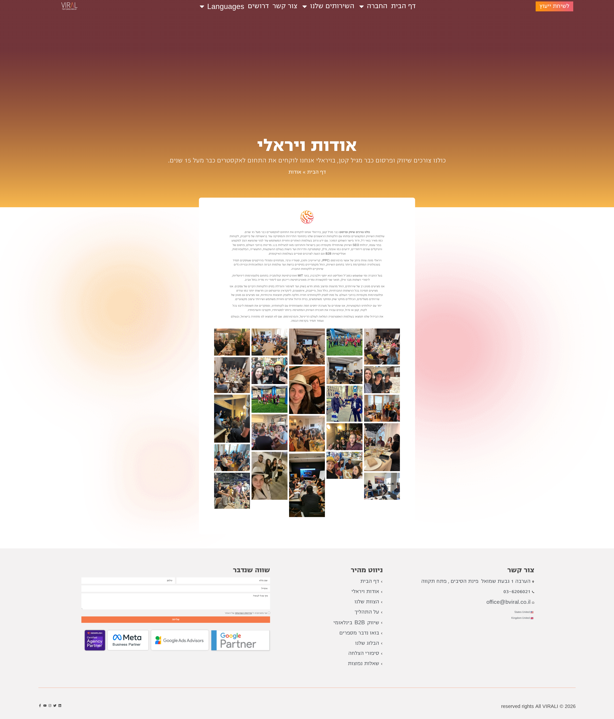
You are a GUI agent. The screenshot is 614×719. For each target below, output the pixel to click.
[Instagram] (49, 705)
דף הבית (403, 6)
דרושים (258, 6)
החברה (377, 6)
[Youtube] (45, 705)
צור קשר (284, 6)
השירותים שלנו (332, 6)
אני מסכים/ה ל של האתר (246, 613)
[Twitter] (54, 705)
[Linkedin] (59, 705)
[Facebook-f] (40, 705)
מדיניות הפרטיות (243, 613)
